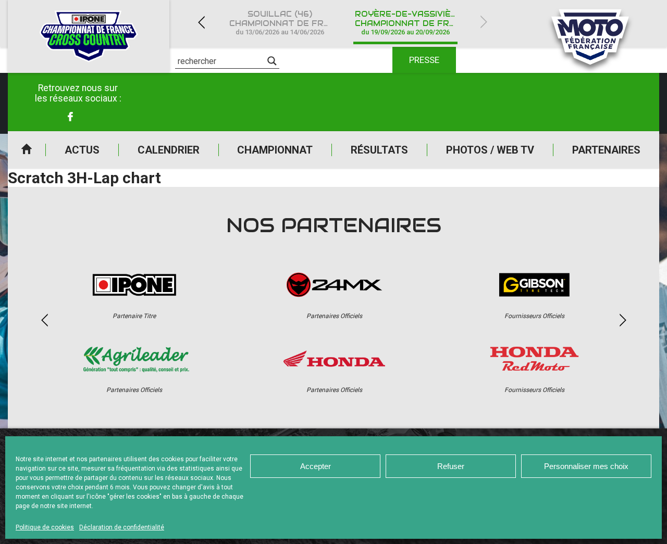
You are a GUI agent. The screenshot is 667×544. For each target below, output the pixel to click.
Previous (201, 22)
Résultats (379, 150)
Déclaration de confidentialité (121, 527)
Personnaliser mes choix (586, 466)
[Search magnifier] (272, 61)
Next (483, 22)
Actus (82, 150)
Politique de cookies (45, 527)
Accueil (26, 150)
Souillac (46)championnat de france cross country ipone (285, 22)
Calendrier (169, 150)
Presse (424, 60)
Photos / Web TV (490, 150)
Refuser (450, 466)
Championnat (275, 150)
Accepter (315, 466)
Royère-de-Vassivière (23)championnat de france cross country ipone (411, 22)
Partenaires (606, 150)
